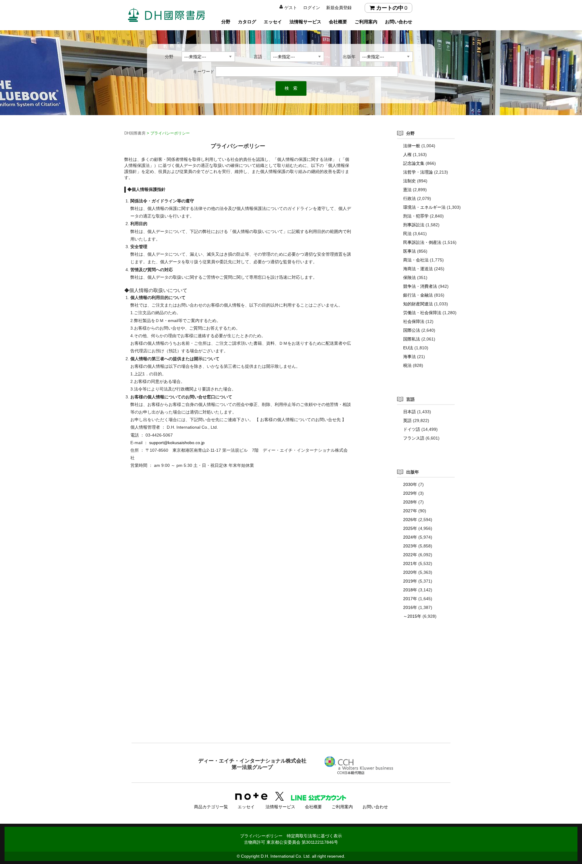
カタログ (247, 21)
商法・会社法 (416, 260)
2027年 (410, 510)
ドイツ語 (411, 429)
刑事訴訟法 (413, 224)
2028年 (410, 502)
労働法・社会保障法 (422, 312)
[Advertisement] (291, 693)
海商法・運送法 (418, 268)
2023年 (410, 545)
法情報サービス (305, 21)
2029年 (410, 493)
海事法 (409, 356)
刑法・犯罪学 (416, 216)
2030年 (410, 484)
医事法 (409, 251)
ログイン (311, 7)
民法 (407, 233)
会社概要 (338, 21)
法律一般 (411, 145)
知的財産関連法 (418, 303)
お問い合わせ (398, 21)
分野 (225, 21)
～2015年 (412, 616)
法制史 (409, 180)
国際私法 (411, 339)
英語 (407, 420)
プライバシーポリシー (261, 835)
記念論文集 (413, 163)
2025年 (410, 528)
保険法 (409, 277)
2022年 (410, 554)
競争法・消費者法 (420, 286)
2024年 (410, 537)
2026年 (410, 519)
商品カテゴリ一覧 (211, 806)
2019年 (410, 581)
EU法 (408, 347)
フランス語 (413, 438)
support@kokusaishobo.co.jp (177, 442)
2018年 (410, 589)
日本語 (409, 411)
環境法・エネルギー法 (424, 207)
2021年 (410, 563)
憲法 (407, 189)
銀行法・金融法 (418, 295)
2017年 (410, 598)
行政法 (409, 198)
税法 (407, 365)
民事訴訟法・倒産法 (422, 242)
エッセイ (273, 21)
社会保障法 (413, 321)
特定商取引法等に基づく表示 (314, 835)
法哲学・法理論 (418, 172)
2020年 (410, 572)
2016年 (410, 607)
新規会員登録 (339, 7)
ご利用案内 (366, 21)
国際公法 (411, 330)
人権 (407, 154)
